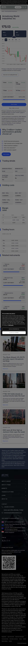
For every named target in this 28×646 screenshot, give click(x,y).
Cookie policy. (11, 325)
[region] (14, 323)
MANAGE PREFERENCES (14, 329)
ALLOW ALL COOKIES (14, 332)
